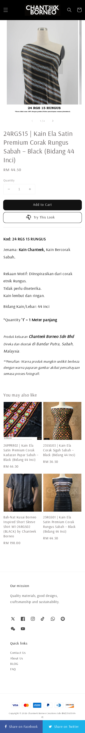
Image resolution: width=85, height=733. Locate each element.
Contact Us (18, 653)
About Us (16, 658)
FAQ (13, 669)
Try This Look (44, 217)
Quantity (9, 180)
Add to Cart (42, 204)
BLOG (14, 664)
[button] (6, 10)
